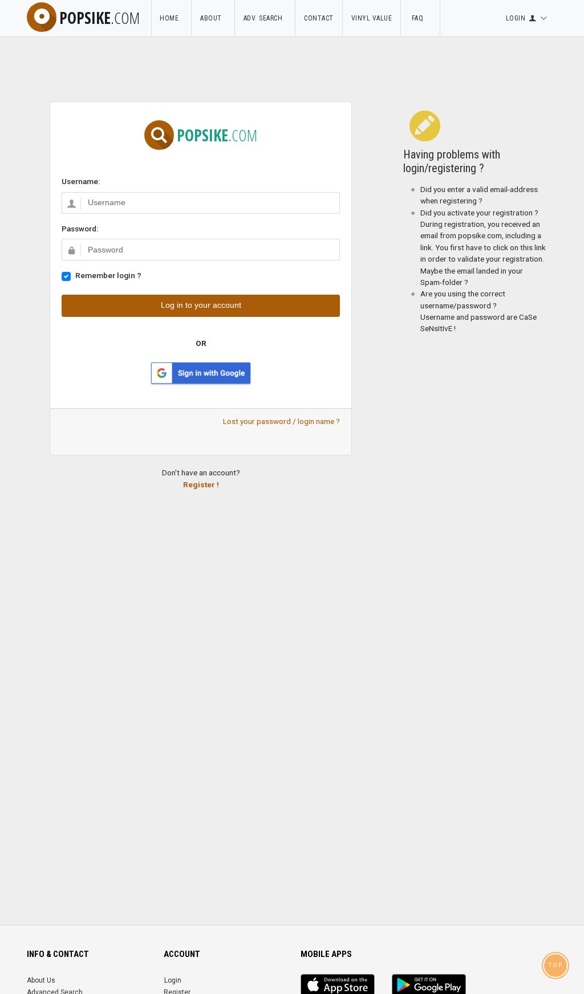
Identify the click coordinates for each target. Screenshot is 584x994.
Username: (81, 181)
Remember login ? (108, 275)
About (213, 18)
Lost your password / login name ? (281, 421)
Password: (80, 228)
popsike (99, 17)
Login (172, 980)
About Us (41, 980)
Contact (319, 18)
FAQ (420, 18)
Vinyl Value (371, 18)
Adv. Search (265, 18)
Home (171, 18)
